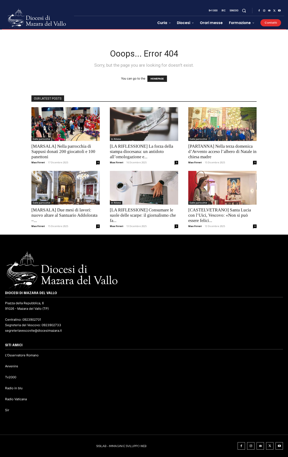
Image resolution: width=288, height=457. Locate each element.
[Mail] (269, 10)
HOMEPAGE (157, 78)
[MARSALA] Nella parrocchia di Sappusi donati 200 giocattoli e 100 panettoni (63, 151)
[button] (244, 10)
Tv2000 (10, 377)
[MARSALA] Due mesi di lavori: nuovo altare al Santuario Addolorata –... (64, 215)
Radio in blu (14, 388)
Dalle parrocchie (41, 139)
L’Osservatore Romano (22, 355)
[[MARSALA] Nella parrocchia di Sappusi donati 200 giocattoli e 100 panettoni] (65, 124)
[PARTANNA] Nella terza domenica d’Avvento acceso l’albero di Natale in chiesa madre (222, 151)
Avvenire (11, 366)
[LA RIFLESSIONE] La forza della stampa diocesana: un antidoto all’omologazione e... (141, 151)
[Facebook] (259, 10)
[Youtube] (279, 10)
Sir (7, 410)
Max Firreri (38, 162)
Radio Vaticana (16, 399)
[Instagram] (264, 10)
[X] (274, 10)
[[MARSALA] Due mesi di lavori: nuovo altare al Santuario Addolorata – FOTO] (65, 188)
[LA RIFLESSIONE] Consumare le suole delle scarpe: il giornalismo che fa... (143, 215)
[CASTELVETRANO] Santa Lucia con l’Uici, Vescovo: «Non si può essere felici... (219, 215)
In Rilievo (116, 139)
